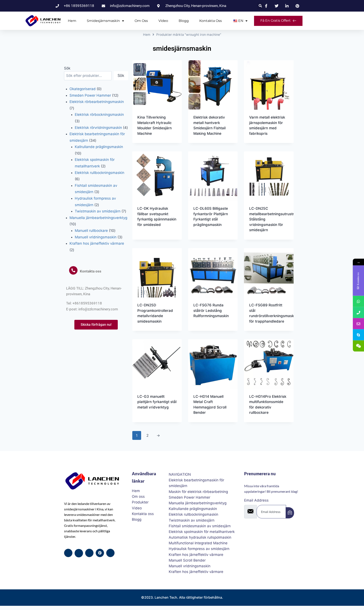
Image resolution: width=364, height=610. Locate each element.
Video (163, 21)
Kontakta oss (210, 21)
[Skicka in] (290, 512)
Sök (67, 68)
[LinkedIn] (89, 553)
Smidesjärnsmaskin (103, 21)
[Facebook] (68, 553)
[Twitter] (79, 553)
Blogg (184, 21)
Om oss (141, 21)
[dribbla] (100, 553)
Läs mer (144, 238)
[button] (260, 6)
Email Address (256, 500)
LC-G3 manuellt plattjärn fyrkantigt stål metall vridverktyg (157, 401)
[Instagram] (110, 553)
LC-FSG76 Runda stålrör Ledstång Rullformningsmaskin (211, 310)
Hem (72, 21)
